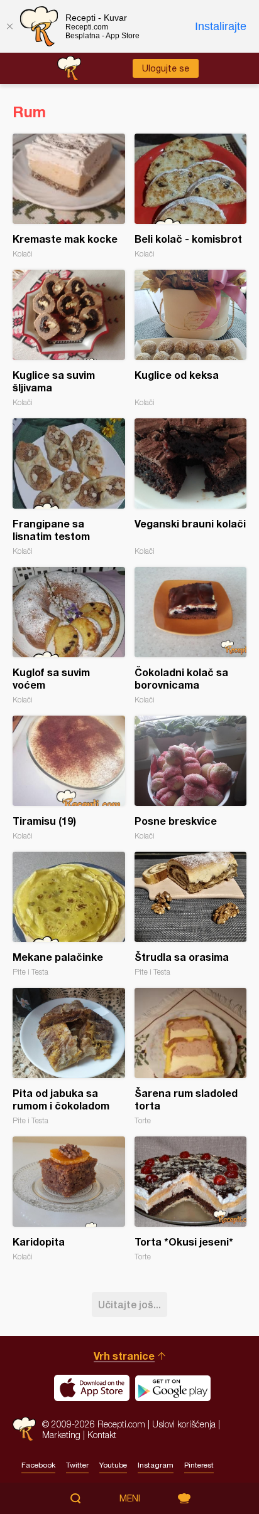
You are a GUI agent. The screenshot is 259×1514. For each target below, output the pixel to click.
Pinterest (199, 1465)
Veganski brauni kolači (191, 487)
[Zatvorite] (9, 26)
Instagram (156, 1465)
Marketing (61, 1434)
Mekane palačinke (69, 914)
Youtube (113, 1465)
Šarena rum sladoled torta (191, 1056)
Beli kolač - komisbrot (191, 196)
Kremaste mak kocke (69, 196)
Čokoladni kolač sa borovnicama (191, 635)
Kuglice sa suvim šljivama (69, 338)
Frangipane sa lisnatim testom (69, 487)
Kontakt (101, 1434)
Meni (129, 1498)
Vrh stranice (124, 1356)
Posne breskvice (191, 778)
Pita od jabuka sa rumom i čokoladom (69, 1056)
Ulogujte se (165, 68)
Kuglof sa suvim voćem (69, 635)
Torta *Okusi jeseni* (191, 1198)
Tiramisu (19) (69, 778)
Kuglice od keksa (191, 338)
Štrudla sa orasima (191, 914)
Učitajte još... (129, 1304)
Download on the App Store (92, 1388)
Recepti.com (24, 1429)
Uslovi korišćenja (184, 1424)
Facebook (38, 1465)
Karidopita (69, 1198)
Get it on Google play (173, 1388)
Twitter (77, 1465)
